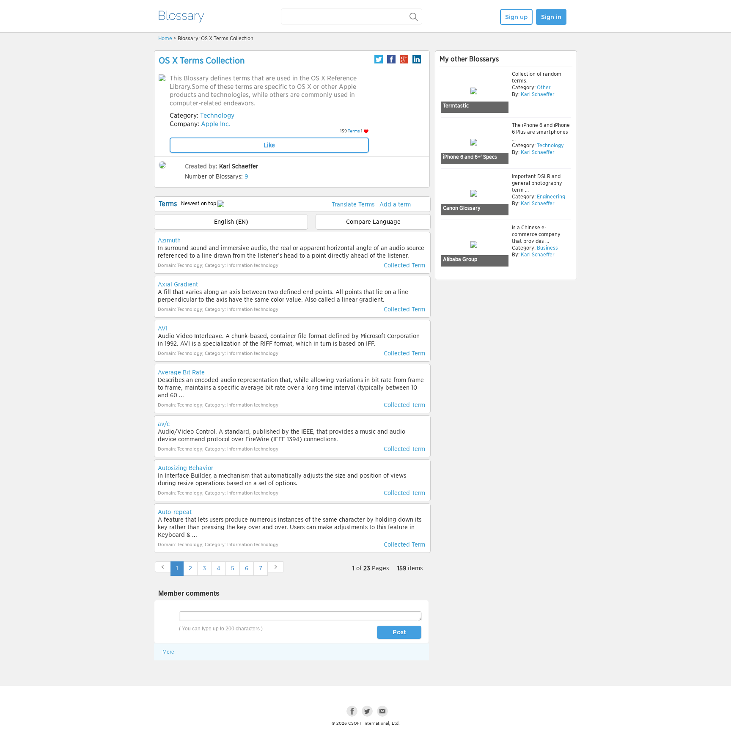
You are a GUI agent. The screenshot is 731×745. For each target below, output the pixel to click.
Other (543, 87)
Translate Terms (353, 204)
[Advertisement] (506, 348)
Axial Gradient (178, 284)
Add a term (395, 204)
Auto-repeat (175, 512)
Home (165, 38)
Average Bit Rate (181, 372)
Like (269, 145)
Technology (217, 115)
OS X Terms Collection (202, 60)
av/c (164, 424)
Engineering (550, 196)
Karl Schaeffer (238, 166)
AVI (163, 328)
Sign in (551, 17)
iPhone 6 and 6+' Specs (470, 157)
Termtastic (456, 105)
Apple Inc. (216, 124)
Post (399, 632)
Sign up (516, 17)
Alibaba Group (460, 259)
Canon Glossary (462, 208)
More (168, 652)
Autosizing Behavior (185, 468)
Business (547, 248)
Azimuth (169, 240)
